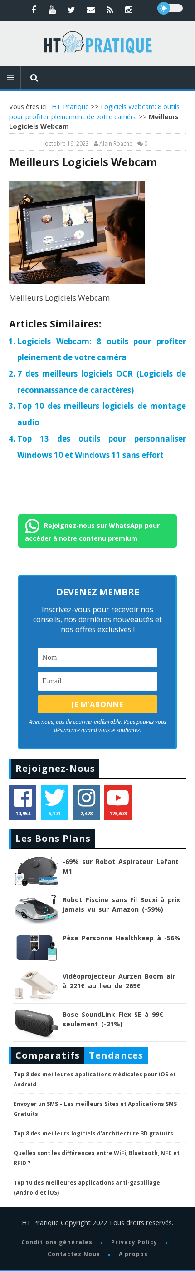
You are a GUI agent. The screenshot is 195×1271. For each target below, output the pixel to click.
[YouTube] (52, 9)
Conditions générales (57, 1242)
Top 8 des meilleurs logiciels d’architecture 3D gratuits (93, 1133)
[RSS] (109, 9)
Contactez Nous (74, 1254)
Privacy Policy (134, 1242)
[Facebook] (33, 9)
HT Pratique (70, 106)
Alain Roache (115, 143)
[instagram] (128, 9)
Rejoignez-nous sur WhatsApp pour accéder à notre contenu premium (92, 531)
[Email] (90, 9)
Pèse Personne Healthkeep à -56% (121, 938)
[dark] (170, 8)
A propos (133, 1254)
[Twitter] (71, 9)
